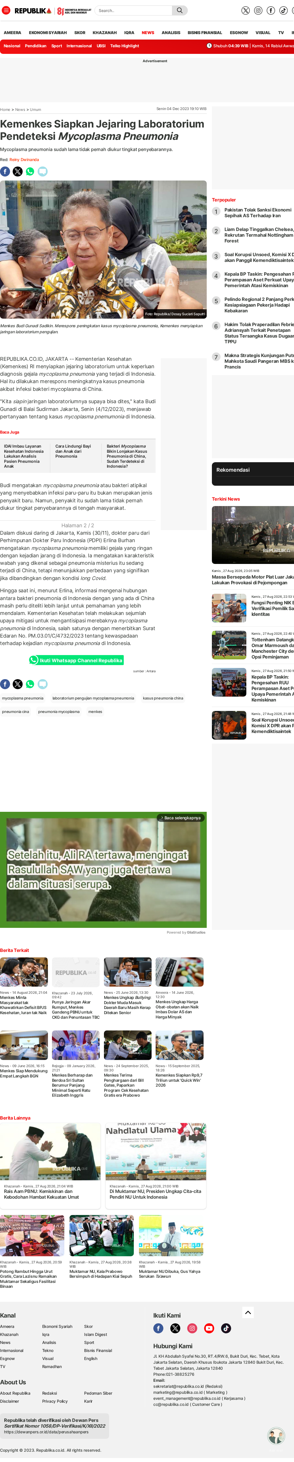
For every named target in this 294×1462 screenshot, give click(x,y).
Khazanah (9, 1334)
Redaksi (49, 1393)
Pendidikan (36, 45)
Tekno (47, 1350)
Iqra (45, 1334)
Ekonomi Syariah (48, 32)
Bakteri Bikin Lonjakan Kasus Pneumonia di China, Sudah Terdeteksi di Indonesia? (127, 456)
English (90, 1358)
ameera (12, 32)
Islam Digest (95, 1334)
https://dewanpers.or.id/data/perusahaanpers (46, 1431)
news (148, 32)
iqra (129, 32)
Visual (47, 1358)
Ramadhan (52, 1366)
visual (263, 32)
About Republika (15, 1393)
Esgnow (7, 1358)
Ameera (7, 1326)
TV (281, 32)
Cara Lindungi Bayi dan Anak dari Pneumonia (73, 451)
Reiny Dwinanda (24, 159)
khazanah (105, 32)
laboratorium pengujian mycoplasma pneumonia (93, 698)
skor (79, 32)
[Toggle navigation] (6, 10)
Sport (56, 45)
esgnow (239, 32)
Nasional (12, 45)
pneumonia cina (15, 711)
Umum (35, 109)
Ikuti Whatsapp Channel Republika (81, 660)
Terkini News (226, 499)
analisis (171, 32)
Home (5, 109)
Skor (88, 1326)
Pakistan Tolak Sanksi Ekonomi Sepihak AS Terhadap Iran (258, 212)
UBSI (101, 45)
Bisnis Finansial (205, 32)
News (20, 109)
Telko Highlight (124, 45)
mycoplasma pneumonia (22, 698)
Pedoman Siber (98, 1393)
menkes (95, 711)
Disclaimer (9, 1401)
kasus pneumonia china (163, 698)
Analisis (49, 1342)
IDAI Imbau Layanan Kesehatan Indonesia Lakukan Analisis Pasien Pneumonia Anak (24, 456)
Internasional (79, 45)
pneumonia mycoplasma (59, 711)
